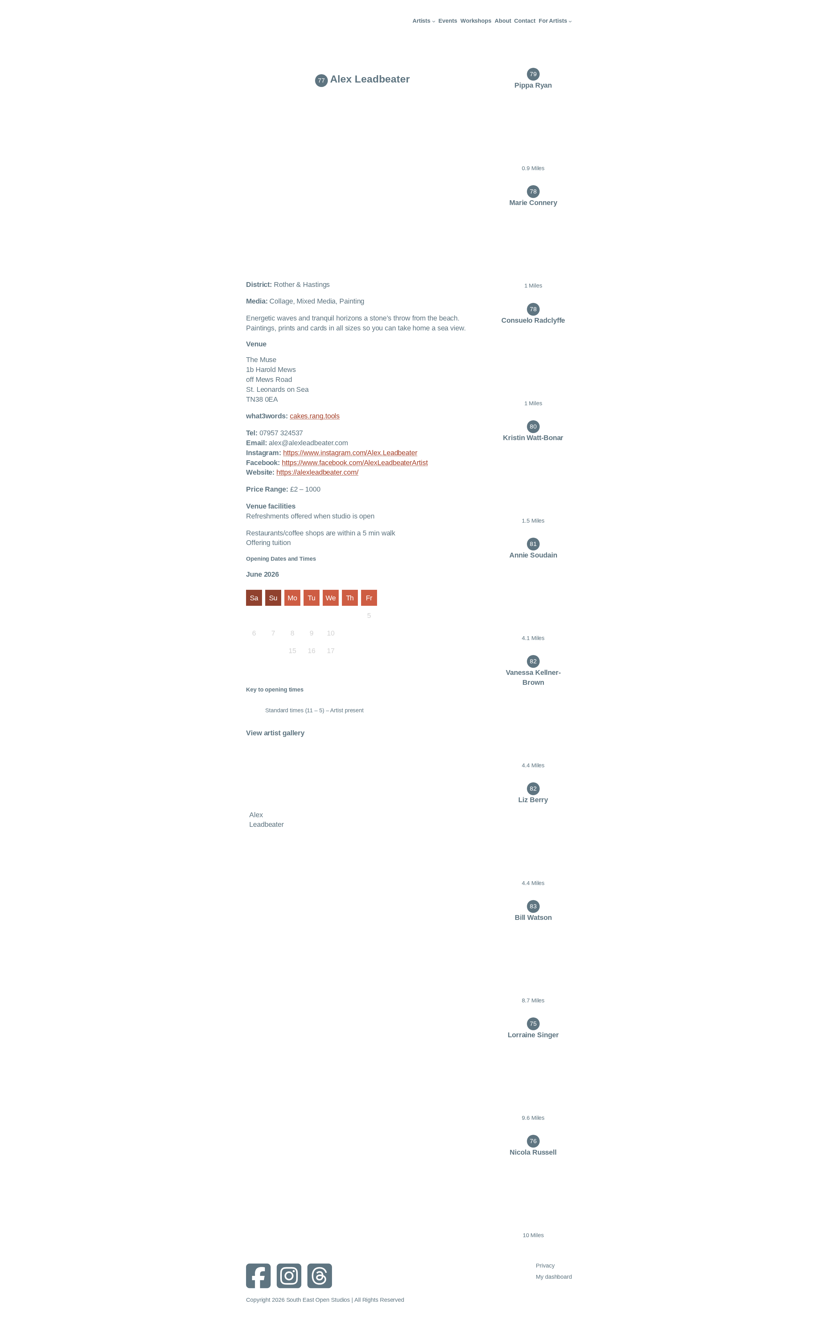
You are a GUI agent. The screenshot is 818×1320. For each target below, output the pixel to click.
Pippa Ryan (533, 85)
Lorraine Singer (533, 1035)
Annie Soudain (533, 555)
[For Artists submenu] (570, 21)
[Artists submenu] (434, 21)
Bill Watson (533, 917)
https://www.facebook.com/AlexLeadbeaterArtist (355, 463)
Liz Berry (533, 800)
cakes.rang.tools (315, 416)
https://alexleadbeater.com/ (317, 472)
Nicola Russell (533, 1152)
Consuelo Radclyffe (533, 320)
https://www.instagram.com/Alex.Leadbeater (350, 453)
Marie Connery (533, 203)
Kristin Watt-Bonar (533, 438)
